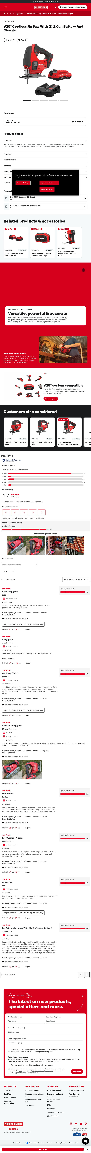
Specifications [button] (10, 160)
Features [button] (7, 154)
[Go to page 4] (53, 100)
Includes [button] (7, 166)
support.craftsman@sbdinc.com (42, 1071)
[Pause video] (83, 270)
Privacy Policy (40, 1069)
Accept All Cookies (47, 189)
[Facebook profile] (81, 1123)
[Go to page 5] (64, 100)
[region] (45, 434)
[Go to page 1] (27, 100)
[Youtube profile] (76, 1123)
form (20, 1071)
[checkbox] (9, 1050)
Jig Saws (19, 14)
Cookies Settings (23, 183)
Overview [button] (8, 141)
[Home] (4, 14)
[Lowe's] (77, 1134)
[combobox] (45, 1043)
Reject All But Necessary (49, 183)
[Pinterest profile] (85, 1123)
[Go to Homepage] (41, 7)
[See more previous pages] (10, 14)
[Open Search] (56, 7)
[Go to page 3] (44, 100)
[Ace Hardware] (84, 1134)
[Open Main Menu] (6, 7)
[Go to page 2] (35, 100)
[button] (45, 118)
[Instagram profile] (71, 1123)
